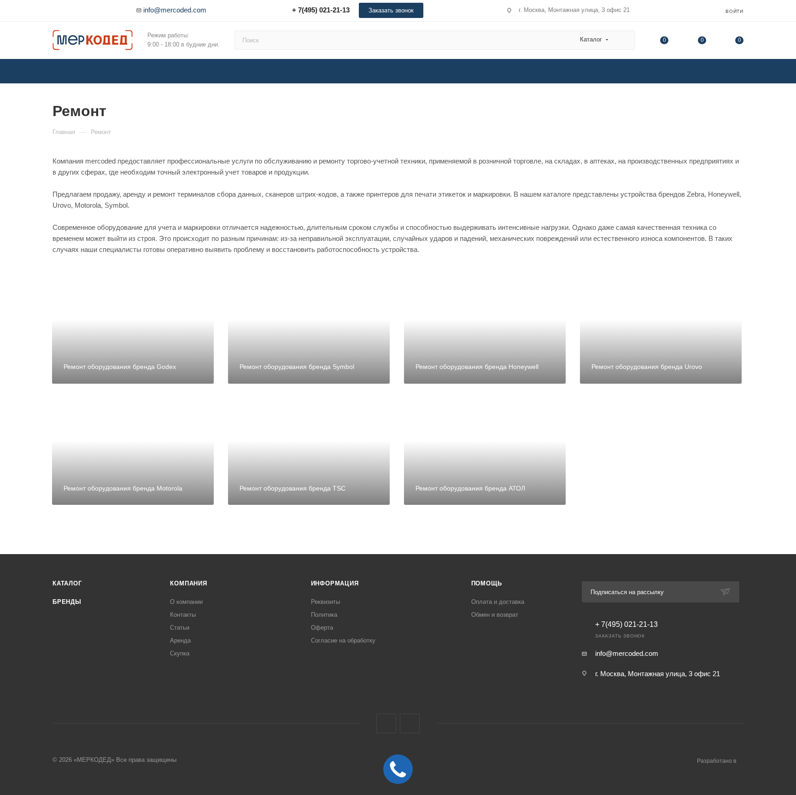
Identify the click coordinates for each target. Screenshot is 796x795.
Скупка (179, 653)
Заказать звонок (391, 10)
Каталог (67, 583)
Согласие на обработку (343, 640)
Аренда (180, 640)
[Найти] (623, 40)
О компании (186, 601)
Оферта (322, 627)
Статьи (179, 627)
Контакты (183, 614)
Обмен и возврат (494, 614)
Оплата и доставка (497, 601)
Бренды (67, 601)
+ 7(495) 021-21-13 (321, 10)
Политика (324, 614)
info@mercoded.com (174, 10)
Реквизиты (325, 601)
